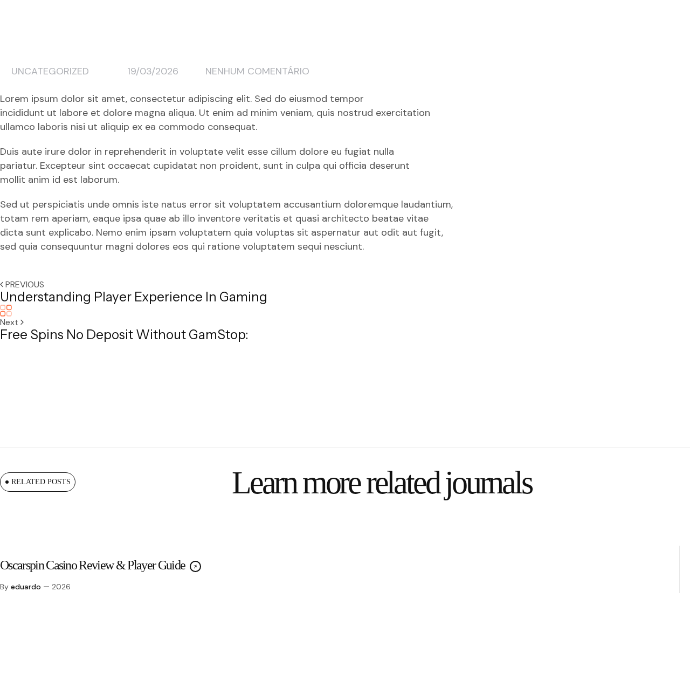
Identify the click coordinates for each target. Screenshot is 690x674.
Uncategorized (50, 71)
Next (10, 322)
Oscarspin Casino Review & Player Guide (93, 565)
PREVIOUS (24, 284)
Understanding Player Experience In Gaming (133, 297)
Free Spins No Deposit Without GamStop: (124, 334)
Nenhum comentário (257, 71)
